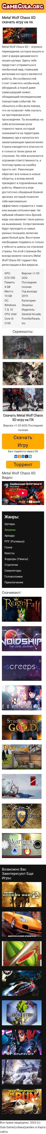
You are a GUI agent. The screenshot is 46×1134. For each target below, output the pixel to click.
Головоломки (13, 576)
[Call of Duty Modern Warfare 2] (22, 894)
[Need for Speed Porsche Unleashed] (22, 924)
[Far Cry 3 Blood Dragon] (22, 1042)
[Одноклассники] (19, 456)
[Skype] (30, 456)
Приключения (13, 582)
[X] (26, 456)
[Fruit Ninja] (22, 953)
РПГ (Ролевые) (14, 541)
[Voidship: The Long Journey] (22, 638)
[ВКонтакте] (15, 456)
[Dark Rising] (22, 756)
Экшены (10, 529)
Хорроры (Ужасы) (16, 559)
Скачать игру (23, 441)
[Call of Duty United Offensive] (22, 1071)
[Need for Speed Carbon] (22, 983)
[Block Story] (22, 1012)
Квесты (9, 553)
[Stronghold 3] (22, 727)
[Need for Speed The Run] (22, 1101)
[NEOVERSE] (22, 697)
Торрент (23, 464)
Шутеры (9, 524)
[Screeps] (22, 668)
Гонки (8, 547)
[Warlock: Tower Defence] (22, 845)
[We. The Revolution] (22, 786)
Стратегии (11, 564)
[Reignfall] (22, 609)
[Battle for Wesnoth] (22, 816)
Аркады (9, 535)
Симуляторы (12, 570)
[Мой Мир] (23, 456)
